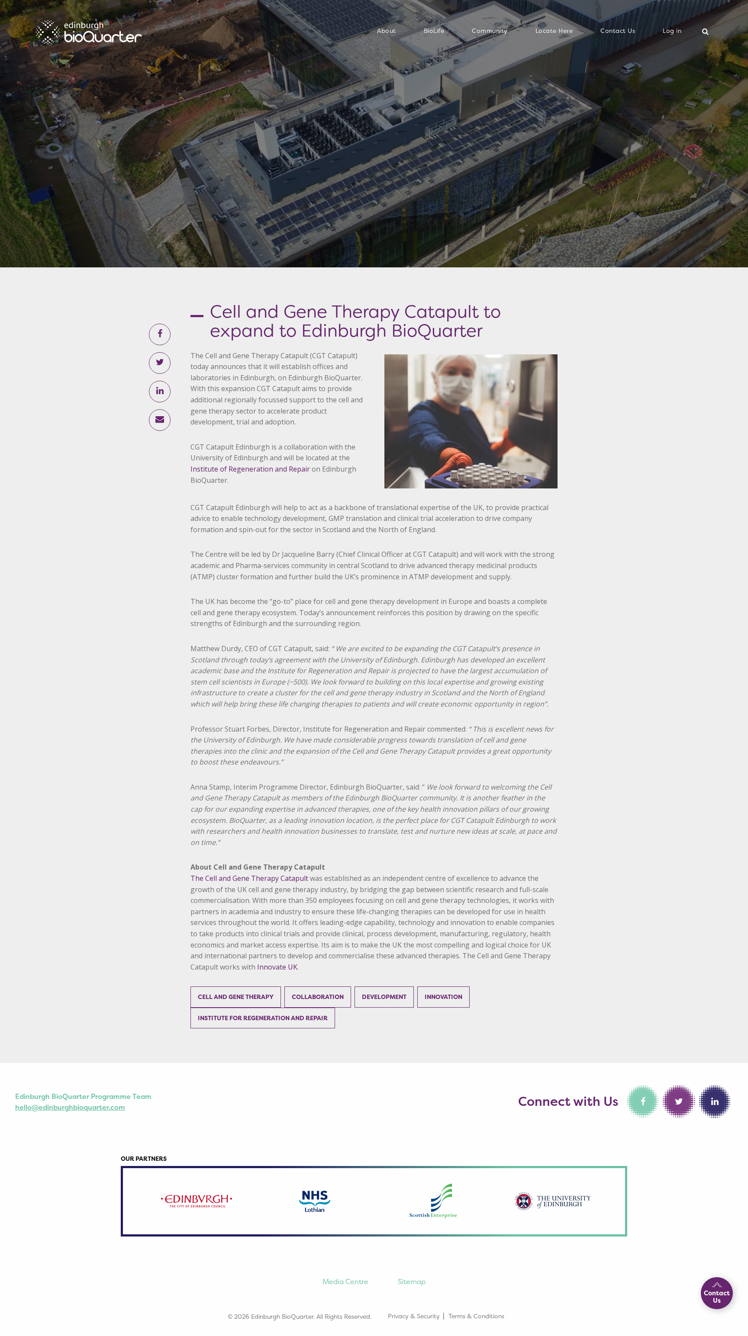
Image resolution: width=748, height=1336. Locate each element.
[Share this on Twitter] (160, 363)
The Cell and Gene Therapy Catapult (249, 878)
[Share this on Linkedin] (160, 391)
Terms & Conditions (476, 1316)
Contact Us (617, 31)
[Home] (88, 30)
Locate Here (554, 31)
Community (490, 31)
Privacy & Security (414, 1316)
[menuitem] (386, 31)
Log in (672, 31)
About (386, 31)
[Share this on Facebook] (160, 334)
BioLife (434, 31)
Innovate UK (277, 967)
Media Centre (345, 1281)
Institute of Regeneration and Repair (250, 469)
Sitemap (412, 1281)
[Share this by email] (159, 420)
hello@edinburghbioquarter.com (70, 1107)
